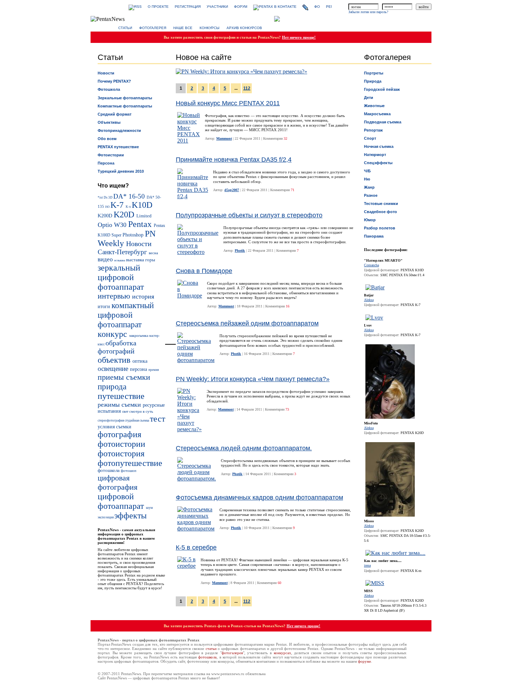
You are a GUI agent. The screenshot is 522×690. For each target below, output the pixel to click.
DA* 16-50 (130, 196)
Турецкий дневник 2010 (121, 171)
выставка (135, 259)
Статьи (125, 28)
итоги (105, 306)
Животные (374, 106)
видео (106, 259)
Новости (106, 73)
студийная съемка (137, 420)
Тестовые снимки (381, 203)
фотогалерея (232, 653)
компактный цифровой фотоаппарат (126, 315)
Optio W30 (113, 224)
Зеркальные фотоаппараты (125, 98)
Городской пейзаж (382, 89)
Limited (144, 215)
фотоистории (121, 444)
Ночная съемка (378, 146)
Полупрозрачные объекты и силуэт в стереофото (249, 215)
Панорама (374, 236)
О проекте (158, 7)
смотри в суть (141, 411)
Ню (367, 179)
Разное (370, 195)
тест (157, 418)
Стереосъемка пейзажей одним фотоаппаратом (247, 323)
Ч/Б (367, 171)
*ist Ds (103, 197)
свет (125, 411)
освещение (114, 368)
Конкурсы (209, 28)
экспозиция (106, 517)
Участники (217, 7)
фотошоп (128, 470)
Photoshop (134, 235)
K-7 (118, 205)
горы (150, 259)
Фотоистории (111, 155)
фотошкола (109, 470)
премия (153, 370)
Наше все (182, 28)
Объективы (109, 122)
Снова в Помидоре (204, 270)
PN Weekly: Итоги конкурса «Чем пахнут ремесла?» (253, 379)
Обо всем (107, 139)
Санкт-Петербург (123, 252)
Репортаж (373, 130)
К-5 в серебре (196, 547)
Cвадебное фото (380, 212)
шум (149, 508)
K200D (106, 215)
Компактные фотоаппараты (125, 106)
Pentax (141, 224)
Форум (240, 7)
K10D (142, 205)
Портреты (373, 73)
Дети (368, 97)
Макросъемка (377, 114)
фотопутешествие (130, 463)
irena (367, 565)
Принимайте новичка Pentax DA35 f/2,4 (234, 159)
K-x (129, 206)
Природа (372, 81)
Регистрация (188, 7)
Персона (106, 163)
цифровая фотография (117, 482)
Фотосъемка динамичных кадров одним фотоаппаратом (259, 497)
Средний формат (114, 114)
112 (246, 88)
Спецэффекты (378, 163)
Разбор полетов (379, 228)
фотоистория (121, 453)
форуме (364, 661)
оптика (139, 361)
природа (112, 386)
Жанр (369, 187)
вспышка (120, 260)
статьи (211, 648)
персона (139, 369)
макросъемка (139, 336)
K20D (125, 214)
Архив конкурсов (244, 28)
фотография (119, 434)
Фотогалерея (152, 28)
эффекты (130, 515)
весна (153, 253)
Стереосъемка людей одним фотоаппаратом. (244, 448)
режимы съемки (120, 404)
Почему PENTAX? (114, 81)
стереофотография (111, 420)
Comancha (371, 265)
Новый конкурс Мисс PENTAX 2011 (228, 103)
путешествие (121, 396)
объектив (115, 360)
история (143, 296)
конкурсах (282, 653)
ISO (107, 206)
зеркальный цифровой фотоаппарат (121, 277)
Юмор (370, 220)
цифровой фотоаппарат (122, 501)
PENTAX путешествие (118, 147)
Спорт (370, 138)
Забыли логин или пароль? (368, 12)
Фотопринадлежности (119, 130)
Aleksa (369, 300)
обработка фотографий (117, 347)
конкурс (113, 334)
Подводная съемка (382, 122)
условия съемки (114, 426)
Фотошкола (109, 89)
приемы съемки (124, 377)
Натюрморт (375, 154)
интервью (115, 296)
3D (110, 197)
